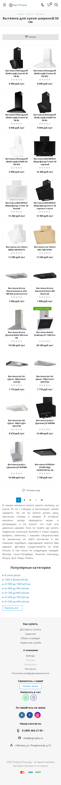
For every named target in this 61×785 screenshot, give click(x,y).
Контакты (30, 668)
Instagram (37, 715)
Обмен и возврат (30, 638)
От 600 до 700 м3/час (17, 597)
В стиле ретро (12, 575)
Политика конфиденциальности (30, 673)
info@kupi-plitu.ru (33, 738)
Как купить (30, 624)
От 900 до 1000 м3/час (17, 583)
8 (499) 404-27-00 (32, 730)
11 (42, 499)
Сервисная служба (30, 642)
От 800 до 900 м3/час (17, 588)
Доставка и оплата (30, 629)
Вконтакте (22, 715)
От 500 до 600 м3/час (17, 601)
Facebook (30, 715)
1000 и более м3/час (16, 579)
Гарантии (30, 633)
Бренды (30, 655)
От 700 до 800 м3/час (17, 592)
